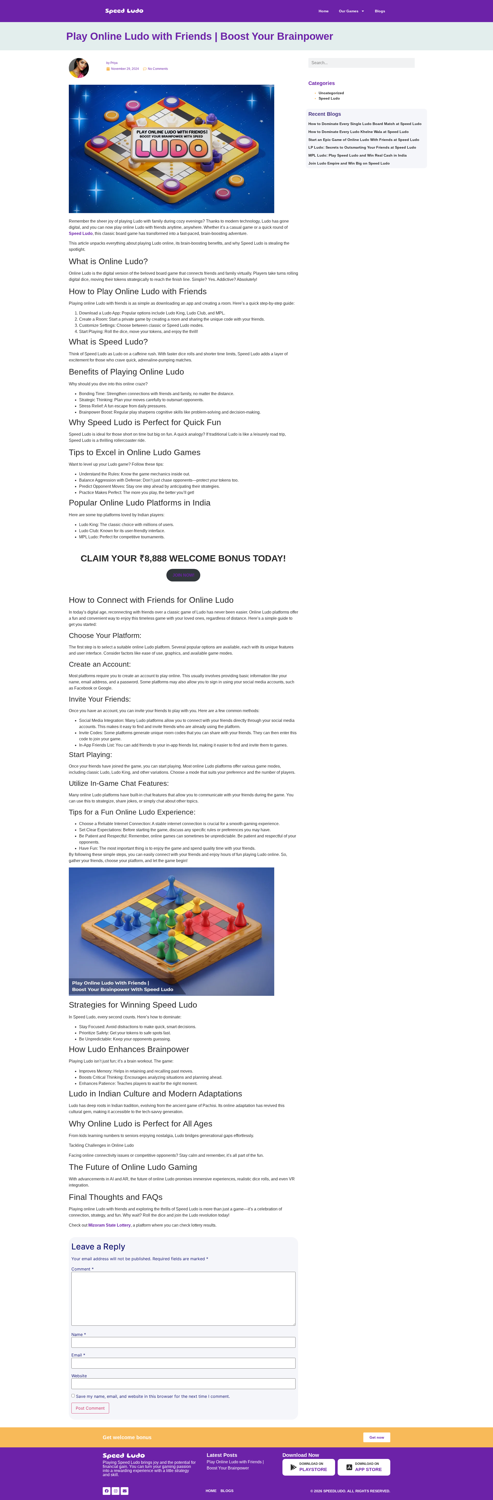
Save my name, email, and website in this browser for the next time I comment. (153, 1396)
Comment (82, 1269)
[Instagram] (115, 1491)
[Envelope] (124, 1491)
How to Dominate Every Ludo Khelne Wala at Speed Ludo (358, 132)
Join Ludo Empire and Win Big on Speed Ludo (349, 163)
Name (78, 1334)
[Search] (419, 63)
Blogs (380, 11)
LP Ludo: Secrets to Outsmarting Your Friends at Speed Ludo (362, 147)
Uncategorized (331, 93)
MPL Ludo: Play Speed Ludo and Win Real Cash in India (357, 155)
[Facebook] (106, 1491)
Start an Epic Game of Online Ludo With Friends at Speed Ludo (363, 140)
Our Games (348, 11)
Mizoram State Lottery (109, 1225)
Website (79, 1376)
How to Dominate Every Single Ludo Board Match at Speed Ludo (365, 124)
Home (324, 11)
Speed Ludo (329, 98)
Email (78, 1355)
